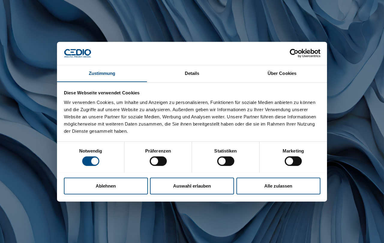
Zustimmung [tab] (102, 73)
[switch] (158, 161)
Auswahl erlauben (192, 185)
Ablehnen (106, 185)
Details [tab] (192, 73)
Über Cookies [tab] (282, 73)
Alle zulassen (278, 185)
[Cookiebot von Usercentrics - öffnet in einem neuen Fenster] (294, 53)
